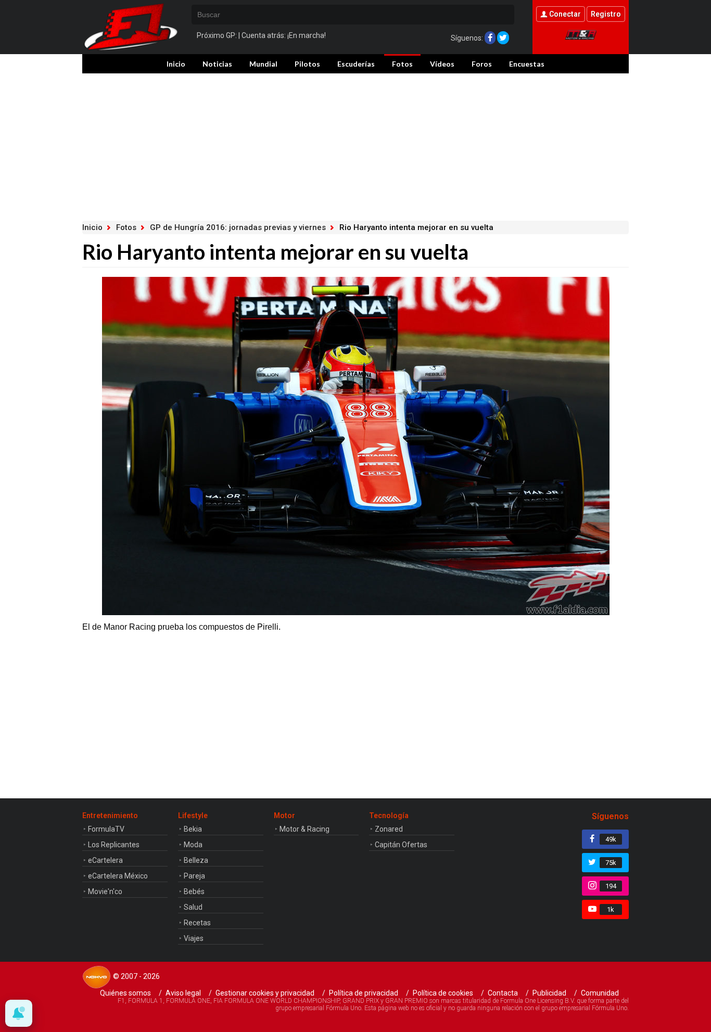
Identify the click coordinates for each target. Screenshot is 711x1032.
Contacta (503, 993)
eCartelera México (118, 876)
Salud (193, 907)
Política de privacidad (363, 993)
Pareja (194, 876)
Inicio (176, 63)
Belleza (196, 860)
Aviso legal (183, 993)
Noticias (217, 63)
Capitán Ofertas (401, 844)
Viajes (194, 938)
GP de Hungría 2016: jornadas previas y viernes (238, 227)
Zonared (389, 829)
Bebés (194, 891)
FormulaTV (106, 829)
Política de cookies (443, 993)
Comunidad (600, 993)
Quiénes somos (125, 993)
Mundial (263, 63)
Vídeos (442, 63)
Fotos (402, 63)
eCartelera (105, 860)
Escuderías (356, 63)
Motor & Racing (304, 829)
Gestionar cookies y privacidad (264, 993)
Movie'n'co (105, 891)
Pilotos (307, 63)
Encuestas (526, 63)
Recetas (197, 923)
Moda (193, 844)
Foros (482, 63)
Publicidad (549, 993)
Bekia (193, 829)
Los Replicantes (113, 844)
